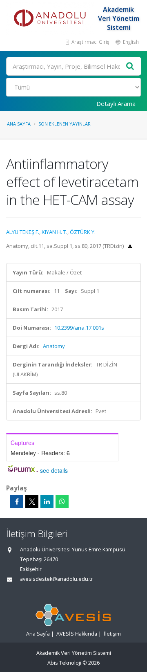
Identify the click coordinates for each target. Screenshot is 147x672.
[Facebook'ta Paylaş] (16, 501)
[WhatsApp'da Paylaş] (62, 501)
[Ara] (130, 66)
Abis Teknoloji (64, 662)
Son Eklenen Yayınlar (64, 124)
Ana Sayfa (19, 124)
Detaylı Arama (116, 103)
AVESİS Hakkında (76, 633)
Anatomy (54, 346)
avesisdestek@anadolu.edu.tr (56, 578)
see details (54, 470)
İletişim (112, 633)
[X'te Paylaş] (31, 501)
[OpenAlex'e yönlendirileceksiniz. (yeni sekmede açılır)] (130, 245)
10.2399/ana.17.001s (79, 327)
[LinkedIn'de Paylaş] (46, 501)
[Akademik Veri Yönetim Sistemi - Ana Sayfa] (51, 18)
